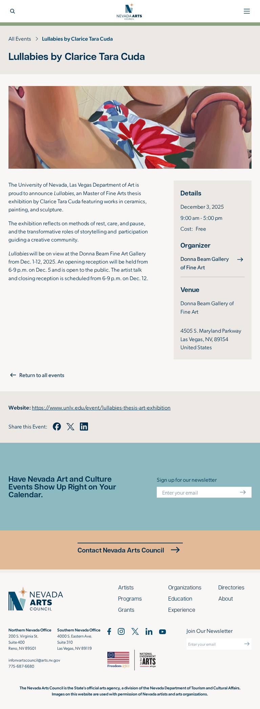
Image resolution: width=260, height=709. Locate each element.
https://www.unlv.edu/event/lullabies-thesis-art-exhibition (101, 407)
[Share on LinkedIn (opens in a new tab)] (84, 426)
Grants (126, 609)
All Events (19, 38)
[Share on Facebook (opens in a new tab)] (57, 426)
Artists (126, 587)
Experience (181, 609)
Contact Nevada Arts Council (121, 550)
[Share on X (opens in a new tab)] (70, 426)
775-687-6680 (21, 666)
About (225, 598)
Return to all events (41, 374)
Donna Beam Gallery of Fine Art (212, 262)
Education (180, 598)
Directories (231, 587)
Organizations (184, 587)
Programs (130, 598)
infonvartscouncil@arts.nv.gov (34, 660)
